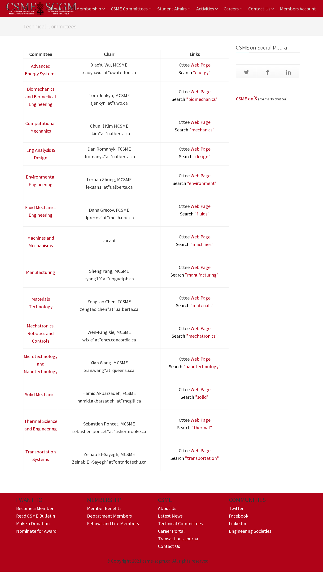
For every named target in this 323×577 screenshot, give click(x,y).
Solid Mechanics (40, 394)
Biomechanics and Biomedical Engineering (40, 96)
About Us (57, 9)
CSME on (245, 99)
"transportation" (194, 458)
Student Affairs (172, 9)
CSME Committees (129, 9)
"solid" (195, 397)
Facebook (238, 516)
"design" (194, 156)
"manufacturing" (194, 275)
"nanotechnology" (195, 366)
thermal (202, 427)
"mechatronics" (195, 336)
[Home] (41, 8)
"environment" (195, 183)
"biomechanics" (195, 99)
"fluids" (195, 214)
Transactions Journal (179, 538)
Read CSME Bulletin (35, 516)
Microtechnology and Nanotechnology (40, 363)
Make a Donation (33, 523)
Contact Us (259, 9)
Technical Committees (180, 523)
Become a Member (34, 508)
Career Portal (171, 531)
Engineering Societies (250, 531)
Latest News (170, 516)
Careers (232, 9)
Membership (89, 9)
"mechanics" (194, 130)
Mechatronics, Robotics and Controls (41, 333)
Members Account (298, 9)
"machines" (195, 244)
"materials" (195, 305)
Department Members (109, 516)
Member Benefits (104, 508)
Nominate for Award (36, 531)
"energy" (195, 72)
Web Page (200, 65)
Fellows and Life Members (113, 523)
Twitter (236, 508)
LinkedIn (237, 523)
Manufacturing (40, 272)
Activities (205, 9)
